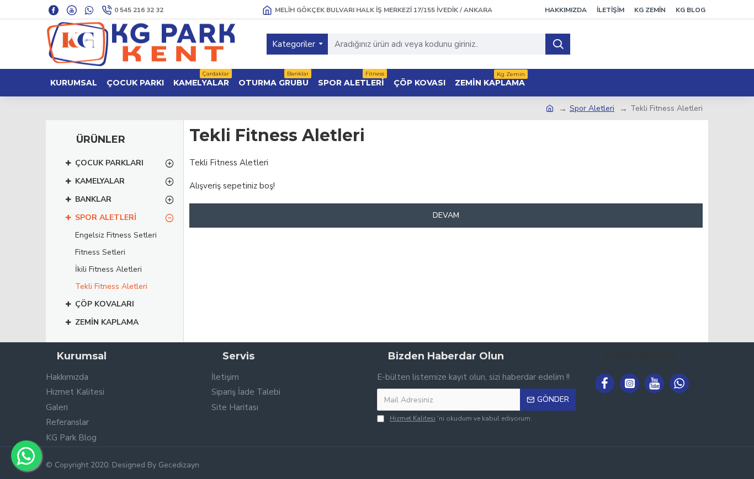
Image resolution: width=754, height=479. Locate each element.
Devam (446, 215)
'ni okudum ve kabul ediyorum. (461, 418)
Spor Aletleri (592, 108)
